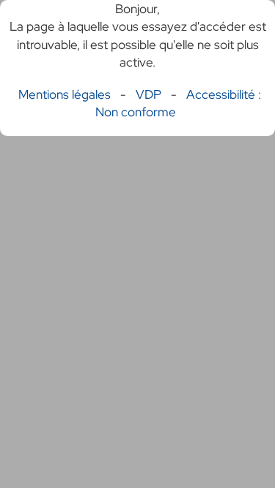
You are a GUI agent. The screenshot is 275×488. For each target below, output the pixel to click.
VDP (150, 94)
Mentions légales (64, 94)
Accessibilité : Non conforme (178, 103)
